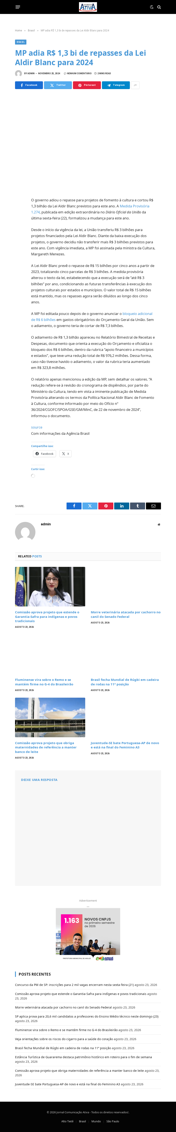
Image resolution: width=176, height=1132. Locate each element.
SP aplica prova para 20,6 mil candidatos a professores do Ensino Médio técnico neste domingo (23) (86, 1016)
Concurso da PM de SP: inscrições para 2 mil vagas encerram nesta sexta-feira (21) (74, 985)
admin (31, 73)
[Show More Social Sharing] (135, 85)
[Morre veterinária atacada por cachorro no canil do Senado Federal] (126, 586)
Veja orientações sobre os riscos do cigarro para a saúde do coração (64, 1039)
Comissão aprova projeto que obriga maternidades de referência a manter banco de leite (46, 747)
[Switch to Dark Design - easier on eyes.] (152, 7)
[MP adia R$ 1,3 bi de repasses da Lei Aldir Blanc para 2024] (88, 142)
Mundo (96, 1121)
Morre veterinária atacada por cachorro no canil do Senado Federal (126, 614)
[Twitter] (19, 220)
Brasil (21, 42)
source (36, 427)
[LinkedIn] (19, 230)
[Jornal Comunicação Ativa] (88, 7)
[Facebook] (19, 211)
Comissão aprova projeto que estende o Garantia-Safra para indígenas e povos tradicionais (47, 616)
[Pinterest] (19, 239)
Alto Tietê (67, 1121)
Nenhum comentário (79, 73)
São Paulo (112, 1121)
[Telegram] (19, 249)
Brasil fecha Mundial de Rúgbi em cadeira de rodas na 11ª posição (125, 681)
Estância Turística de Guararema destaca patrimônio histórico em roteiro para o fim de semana (83, 1057)
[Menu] (18, 7)
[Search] (158, 7)
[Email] (19, 258)
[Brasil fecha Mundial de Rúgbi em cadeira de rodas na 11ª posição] (126, 654)
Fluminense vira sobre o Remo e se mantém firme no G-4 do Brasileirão (44, 681)
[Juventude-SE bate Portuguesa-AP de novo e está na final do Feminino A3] (126, 717)
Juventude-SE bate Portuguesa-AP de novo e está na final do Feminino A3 (125, 745)
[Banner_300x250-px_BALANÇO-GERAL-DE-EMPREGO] (88, 935)
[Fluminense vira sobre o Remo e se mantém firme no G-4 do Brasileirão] (50, 654)
